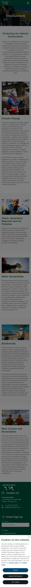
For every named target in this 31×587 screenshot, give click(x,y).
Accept (15, 570)
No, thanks (15, 582)
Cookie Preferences (15, 576)
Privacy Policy (14, 563)
